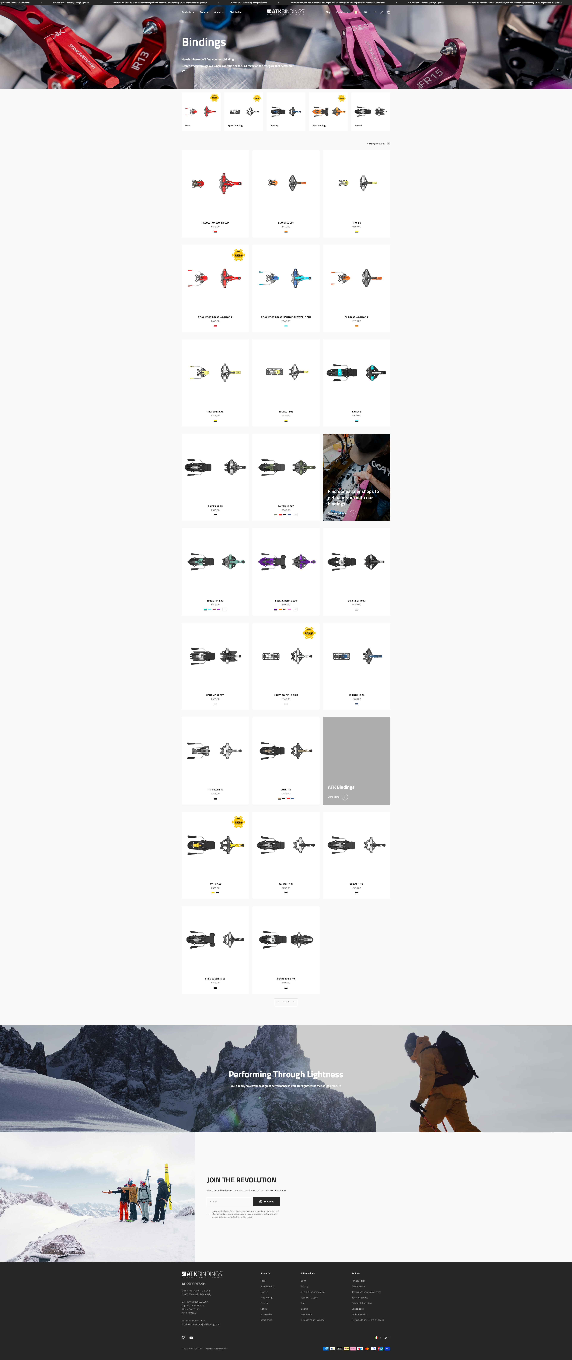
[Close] (563, 1277)
